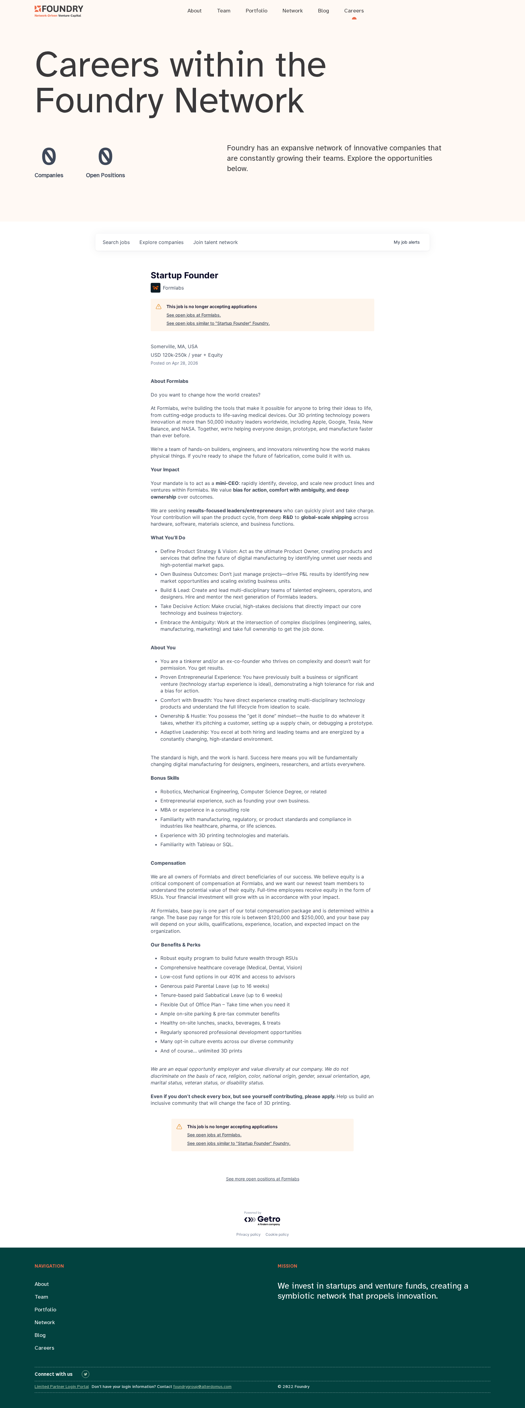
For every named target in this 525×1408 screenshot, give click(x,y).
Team (41, 1297)
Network (45, 1323)
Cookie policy (277, 1234)
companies (161, 242)
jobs (116, 242)
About (42, 1284)
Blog (40, 1335)
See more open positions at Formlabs (262, 1178)
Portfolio (45, 1310)
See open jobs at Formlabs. (193, 315)
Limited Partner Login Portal (62, 1387)
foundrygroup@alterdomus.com (202, 1387)
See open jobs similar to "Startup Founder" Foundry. (218, 323)
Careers (44, 1348)
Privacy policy (248, 1234)
